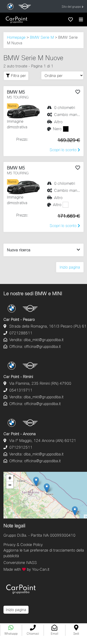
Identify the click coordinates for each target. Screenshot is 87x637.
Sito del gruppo (72, 6)
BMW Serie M (42, 37)
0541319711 (20, 390)
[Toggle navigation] (81, 19)
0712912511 (20, 447)
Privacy (9, 544)
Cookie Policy (31, 544)
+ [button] (9, 478)
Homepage (16, 37)
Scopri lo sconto (64, 149)
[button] (33, 630)
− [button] (9, 485)
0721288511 (20, 333)
